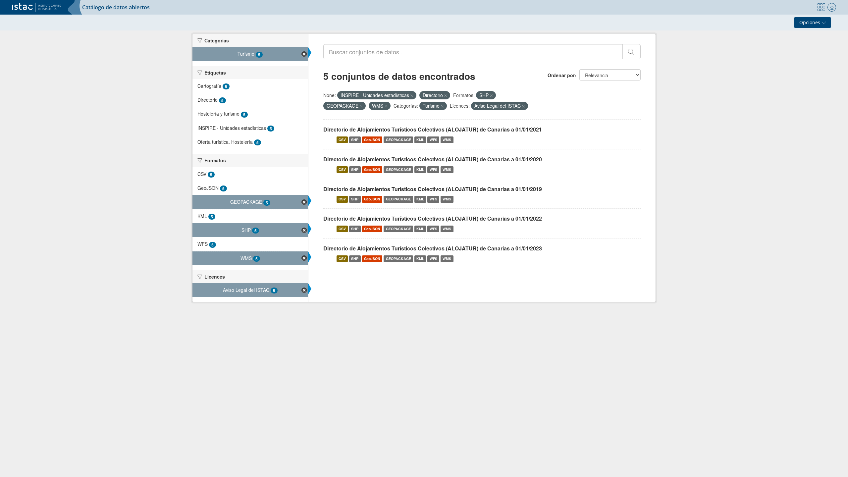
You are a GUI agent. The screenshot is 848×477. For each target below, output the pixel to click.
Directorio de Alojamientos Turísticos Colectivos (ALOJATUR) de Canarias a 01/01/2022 (432, 218)
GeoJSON (372, 139)
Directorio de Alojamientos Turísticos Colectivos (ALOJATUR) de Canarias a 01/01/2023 (432, 248)
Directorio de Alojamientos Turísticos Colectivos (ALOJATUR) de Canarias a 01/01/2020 (432, 159)
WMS (447, 139)
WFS (433, 139)
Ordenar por (561, 75)
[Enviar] (631, 51)
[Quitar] (411, 95)
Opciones (810, 22)
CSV (342, 139)
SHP (354, 139)
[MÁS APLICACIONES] (821, 7)
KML (420, 139)
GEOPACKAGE (398, 139)
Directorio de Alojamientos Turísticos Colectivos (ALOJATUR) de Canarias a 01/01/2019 (432, 189)
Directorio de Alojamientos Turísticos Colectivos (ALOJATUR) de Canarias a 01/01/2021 (432, 129)
